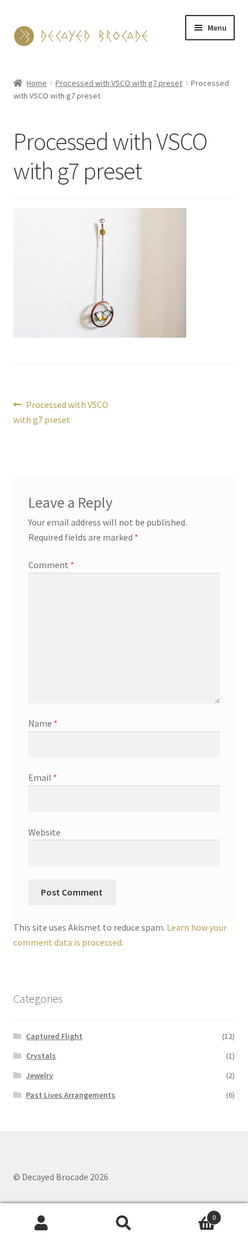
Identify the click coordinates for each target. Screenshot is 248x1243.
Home (37, 83)
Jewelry (39, 1075)
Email (42, 777)
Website (44, 832)
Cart (191, 1213)
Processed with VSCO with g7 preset (118, 83)
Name (43, 723)
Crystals (41, 1056)
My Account (41, 1223)
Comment (51, 565)
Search (123, 1223)
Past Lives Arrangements (70, 1095)
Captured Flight (54, 1036)
